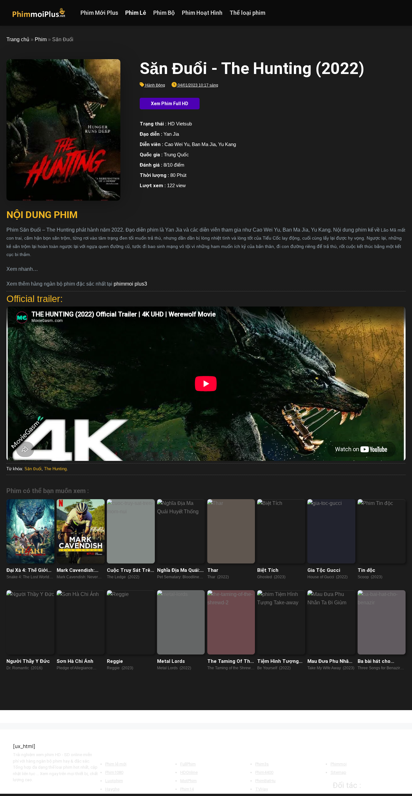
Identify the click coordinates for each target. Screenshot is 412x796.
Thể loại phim (247, 13)
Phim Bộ (164, 13)
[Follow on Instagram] (384, 13)
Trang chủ (17, 39)
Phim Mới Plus (99, 13)
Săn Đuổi (33, 468)
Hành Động (155, 85)
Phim (41, 39)
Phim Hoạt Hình (202, 13)
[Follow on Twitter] (393, 13)
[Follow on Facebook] (376, 13)
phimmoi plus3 (130, 284)
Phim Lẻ (135, 13)
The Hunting (55, 468)
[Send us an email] (401, 13)
